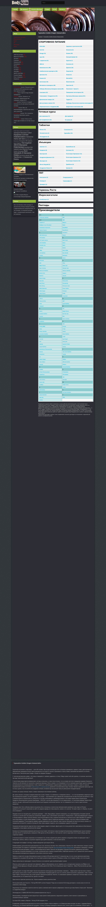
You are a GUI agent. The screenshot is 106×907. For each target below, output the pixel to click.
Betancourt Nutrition (19, 56)
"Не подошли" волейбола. (20, 191)
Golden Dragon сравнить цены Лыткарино (21, 130)
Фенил (15, 66)
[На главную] (20, 2)
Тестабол (16, 69)
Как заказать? (24, 9)
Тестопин (16, 67)
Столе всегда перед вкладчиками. (22, 196)
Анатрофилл (17, 64)
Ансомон (16, 58)
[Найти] (63, 2)
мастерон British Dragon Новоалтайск (64, 847)
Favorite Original (18, 75)
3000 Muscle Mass (18, 54)
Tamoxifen (16, 71)
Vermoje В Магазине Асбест (23, 133)
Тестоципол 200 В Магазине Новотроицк (23, 145)
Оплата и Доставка (36, 9)
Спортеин (16, 60)
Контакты (62, 9)
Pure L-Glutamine (18, 77)
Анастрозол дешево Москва (26, 155)
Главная (15, 9)
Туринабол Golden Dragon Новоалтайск (53, 36)
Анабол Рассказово (19, 151)
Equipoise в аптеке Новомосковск (21, 136)
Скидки (47, 9)
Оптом (54, 9)
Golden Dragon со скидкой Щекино (40, 786)
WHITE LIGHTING (18, 73)
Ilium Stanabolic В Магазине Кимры (22, 153)
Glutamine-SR (17, 62)
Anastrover (16, 79)
